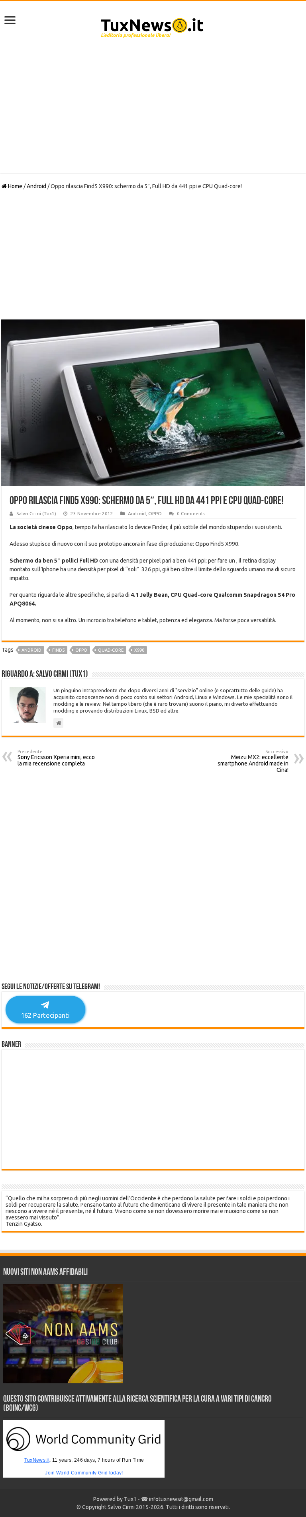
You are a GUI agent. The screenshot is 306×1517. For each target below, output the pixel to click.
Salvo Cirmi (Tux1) (36, 513)
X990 (139, 650)
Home (14, 186)
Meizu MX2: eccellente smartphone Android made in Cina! (253, 761)
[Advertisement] (153, 109)
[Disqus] (153, 880)
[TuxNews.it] (153, 25)
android (31, 650)
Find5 (58, 650)
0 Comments (191, 513)
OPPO (155, 513)
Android (36, 186)
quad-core (111, 650)
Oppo (81, 650)
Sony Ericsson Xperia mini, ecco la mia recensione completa (56, 758)
